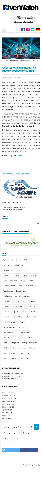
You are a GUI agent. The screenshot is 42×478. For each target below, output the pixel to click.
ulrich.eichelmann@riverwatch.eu (14, 207)
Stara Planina (8, 337)
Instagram (22, 327)
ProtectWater (18, 317)
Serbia (22, 322)
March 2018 (6, 407)
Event (33, 312)
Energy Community (29, 343)
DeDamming (31, 286)
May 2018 (5, 413)
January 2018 (7, 404)
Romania (6, 301)
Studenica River (26, 358)
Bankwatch (7, 296)
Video (26, 260)
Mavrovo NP (17, 306)
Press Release (18, 265)
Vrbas (25, 301)
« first (6, 427)
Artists (14, 358)
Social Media (8, 332)
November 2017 (8, 398)
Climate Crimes (9, 286)
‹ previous (17, 427)
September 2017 (8, 392)
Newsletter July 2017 (10, 379)
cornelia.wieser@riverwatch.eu (13, 210)
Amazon (34, 275)
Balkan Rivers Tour (10, 281)
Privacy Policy (28, 465)
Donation (20, 337)
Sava (26, 270)
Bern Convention (9, 322)
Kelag (15, 348)
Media (25, 275)
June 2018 (6, 416)
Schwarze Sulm (9, 270)
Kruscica (6, 317)
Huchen (6, 348)
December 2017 (8, 401)
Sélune (28, 306)
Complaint (15, 343)
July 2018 (5, 418)
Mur (19, 260)
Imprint (37, 465)
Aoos (5, 353)
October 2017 (7, 395)
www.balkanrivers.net (12, 202)
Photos (25, 312)
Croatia (6, 312)
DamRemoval (21, 291)
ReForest (14, 353)
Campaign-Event (22, 174)
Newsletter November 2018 (12, 374)
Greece (6, 358)
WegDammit (8, 291)
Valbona (6, 306)
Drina (20, 286)
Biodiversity (31, 317)
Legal (5, 343)
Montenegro (25, 353)
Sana (31, 281)
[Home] (21, 7)
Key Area (15, 312)
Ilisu (12, 260)
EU (19, 270)
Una (35, 306)
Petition (16, 301)
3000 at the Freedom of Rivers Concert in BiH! (19, 69)
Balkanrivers (8, 174)
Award (29, 337)
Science (6, 265)
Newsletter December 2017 (12, 376)
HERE (20, 155)
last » (15, 438)
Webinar (32, 348)
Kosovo (23, 348)
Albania (34, 301)
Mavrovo (6, 275)
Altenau (16, 275)
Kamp (23, 281)
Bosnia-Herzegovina (22, 296)
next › (6, 438)
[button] (11, 450)
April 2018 (6, 410)
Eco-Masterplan (9, 327)
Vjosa (5, 260)
